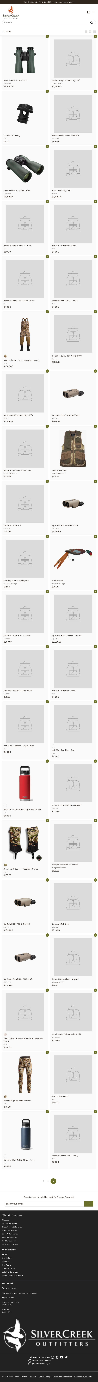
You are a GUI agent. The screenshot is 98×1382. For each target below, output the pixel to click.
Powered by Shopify (83, 1377)
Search (33, 1377)
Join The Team (8, 1268)
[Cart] (89, 12)
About (4, 1254)
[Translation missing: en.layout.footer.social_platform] (52, 1357)
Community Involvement (12, 1275)
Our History (7, 1258)
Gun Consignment (10, 1244)
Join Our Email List (10, 1272)
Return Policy (44, 1377)
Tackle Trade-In (9, 1241)
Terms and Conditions (62, 1377)
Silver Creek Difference (12, 1227)
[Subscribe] (88, 1204)
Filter (9, 31)
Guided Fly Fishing (9, 1223)
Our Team (6, 1265)
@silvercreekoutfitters (41, 1360)
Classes (5, 1220)
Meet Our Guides (9, 1230)
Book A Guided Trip (10, 1234)
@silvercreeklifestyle (41, 1363)
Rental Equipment (9, 1237)
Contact (5, 1261)
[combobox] (49, 22)
